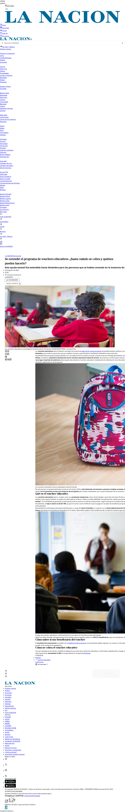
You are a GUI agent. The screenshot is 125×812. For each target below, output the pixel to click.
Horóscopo (4, 146)
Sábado (2, 185)
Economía (17, 256)
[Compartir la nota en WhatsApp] (8, 354)
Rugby (2, 128)
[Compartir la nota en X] (8, 359)
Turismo (3, 141)
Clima (2, 56)
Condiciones (28, 796)
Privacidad (36, 796)
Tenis (2, 130)
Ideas (2, 188)
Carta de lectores (6, 181)
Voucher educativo (44, 660)
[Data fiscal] (6, 809)
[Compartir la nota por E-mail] (10, 359)
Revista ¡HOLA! (5, 196)
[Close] (6, 671)
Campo (2, 71)
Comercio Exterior (6, 75)
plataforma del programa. (77, 643)
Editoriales (3, 115)
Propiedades (4, 73)
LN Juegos (3, 139)
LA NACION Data (5, 58)
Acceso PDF (4, 172)
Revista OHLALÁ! (5, 194)
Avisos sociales (5, 179)
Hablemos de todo (6, 108)
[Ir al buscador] (7, 9)
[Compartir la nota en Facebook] (6, 359)
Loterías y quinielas (6, 150)
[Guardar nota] (6, 351)
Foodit (4, 31)
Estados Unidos (5, 86)
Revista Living (4, 201)
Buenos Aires (4, 93)
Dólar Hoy (3, 69)
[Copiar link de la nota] (6, 357)
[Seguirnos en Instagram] (6, 771)
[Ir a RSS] (6, 776)
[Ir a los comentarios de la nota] (8, 351)
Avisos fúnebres (5, 177)
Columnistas (4, 117)
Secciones (5, 28)
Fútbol (2, 126)
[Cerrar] (31, 39)
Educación (3, 97)
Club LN (5, 33)
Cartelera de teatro (6, 166)
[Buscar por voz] (122, 43)
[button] (62, 142)
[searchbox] (61, 43)
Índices (2, 80)
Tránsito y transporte (7, 53)
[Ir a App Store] (10, 787)
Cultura (2, 100)
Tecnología (4, 144)
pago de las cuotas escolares (91, 351)
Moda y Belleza (5, 155)
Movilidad (3, 78)
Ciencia (2, 106)
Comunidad (4, 102)
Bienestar (3, 104)
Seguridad (3, 95)
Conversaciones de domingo (10, 183)
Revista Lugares (5, 199)
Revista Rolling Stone (7, 203)
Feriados (3, 148)
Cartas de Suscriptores (8, 119)
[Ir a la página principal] (62, 22)
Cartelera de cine (6, 163)
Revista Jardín (4, 205)
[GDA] (10, 802)
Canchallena (4, 133)
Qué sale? (3, 161)
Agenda (38, 658)
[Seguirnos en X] (6, 765)
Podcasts (3, 152)
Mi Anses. (87, 653)
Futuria (2, 67)
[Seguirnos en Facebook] (6, 759)
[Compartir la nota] (6, 354)
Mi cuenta (5, 36)
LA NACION (9, 256)
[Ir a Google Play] (10, 783)
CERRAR (2, 1)
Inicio (4, 25)
